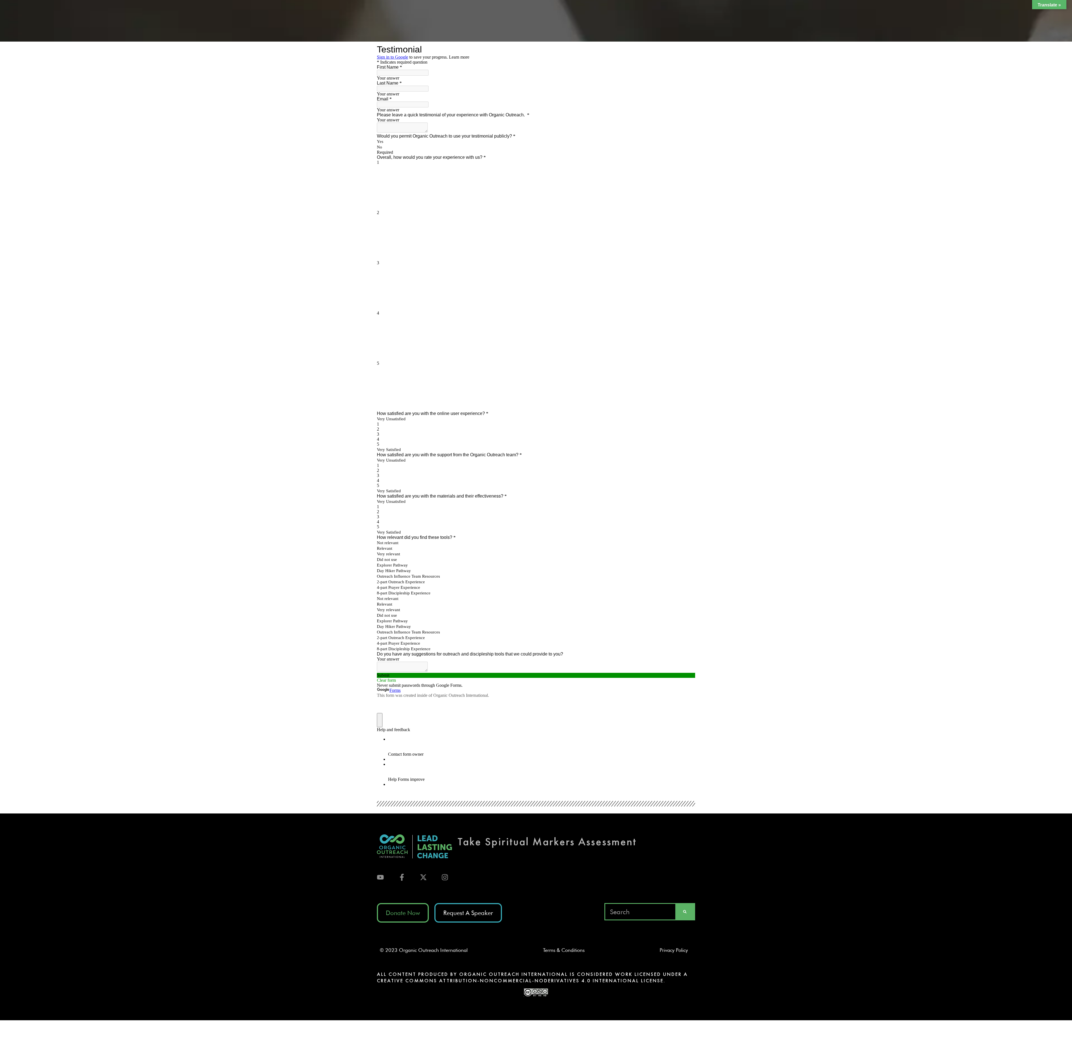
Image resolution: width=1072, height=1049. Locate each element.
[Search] (684, 912)
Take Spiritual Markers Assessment (547, 841)
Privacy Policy (676, 950)
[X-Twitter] (423, 877)
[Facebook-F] (401, 877)
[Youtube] (380, 877)
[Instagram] (444, 877)
